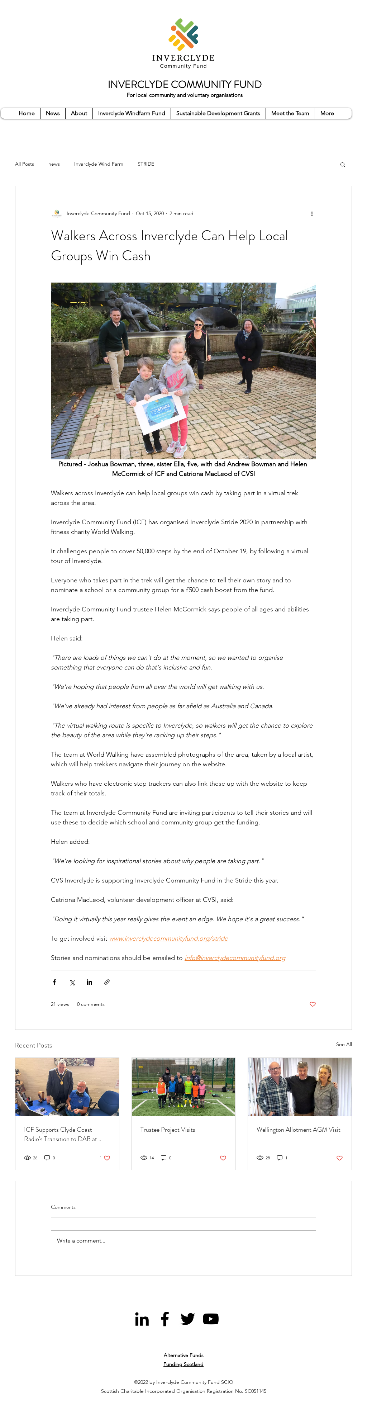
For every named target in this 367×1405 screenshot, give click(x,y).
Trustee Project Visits (167, 1129)
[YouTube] (210, 1319)
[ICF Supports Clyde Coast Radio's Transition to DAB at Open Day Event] (67, 1087)
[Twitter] (187, 1319)
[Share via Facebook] (54, 982)
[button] (342, 164)
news (54, 164)
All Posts (24, 164)
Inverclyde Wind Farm (98, 164)
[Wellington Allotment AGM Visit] (300, 1087)
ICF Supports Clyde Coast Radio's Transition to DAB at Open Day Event (60, 1134)
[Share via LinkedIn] (89, 982)
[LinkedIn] (142, 1319)
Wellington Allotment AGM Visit (298, 1129)
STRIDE (146, 164)
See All (344, 1044)
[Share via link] (107, 982)
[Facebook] (165, 1319)
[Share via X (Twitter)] (71, 982)
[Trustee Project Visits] (183, 1087)
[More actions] (312, 213)
